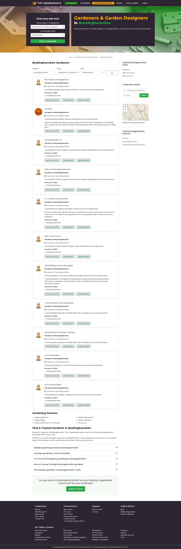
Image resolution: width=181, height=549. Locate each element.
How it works (39, 516)
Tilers (122, 537)
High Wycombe (128, 73)
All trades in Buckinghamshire (133, 145)
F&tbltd (48, 109)
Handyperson (97, 530)
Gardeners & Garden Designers (86, 57)
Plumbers (124, 530)
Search (112, 73)
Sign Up (37, 509)
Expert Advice (79, 521)
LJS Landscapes (52, 355)
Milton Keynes (127, 76)
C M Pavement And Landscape (59, 303)
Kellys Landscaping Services (58, 169)
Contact (95, 512)
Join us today (75, 489)
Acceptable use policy (100, 547)
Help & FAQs (39, 514)
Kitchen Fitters (97, 535)
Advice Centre (97, 509)
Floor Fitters (68, 535)
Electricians (68, 530)
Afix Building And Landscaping (59, 265)
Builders (38, 535)
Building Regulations (128, 512)
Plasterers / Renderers (100, 540)
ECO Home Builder (53, 384)
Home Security (97, 533)
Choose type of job (47, 31)
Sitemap (111, 547)
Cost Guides (68, 521)
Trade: (59, 69)
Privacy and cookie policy (83, 547)
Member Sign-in (41, 512)
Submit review (83, 100)
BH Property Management (57, 79)
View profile (68, 100)
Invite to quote (52, 100)
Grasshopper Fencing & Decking (60, 332)
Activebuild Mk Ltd (53, 140)
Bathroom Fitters (41, 530)
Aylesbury (126, 69)
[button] (125, 106)
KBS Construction (53, 236)
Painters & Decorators (100, 537)
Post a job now (47, 41)
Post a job (67, 512)
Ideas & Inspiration (127, 514)
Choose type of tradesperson (47, 23)
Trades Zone (39, 519)
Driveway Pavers (41, 540)
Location (35, 69)
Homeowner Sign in (71, 516)
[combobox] (44, 73)
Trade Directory (69, 519)
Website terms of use (121, 547)
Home (70, 57)
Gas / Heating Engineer (72, 540)
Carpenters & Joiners (42, 537)
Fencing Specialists (70, 533)
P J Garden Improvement (56, 199)
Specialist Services (129, 141)
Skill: (82, 69)
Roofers (125, 138)
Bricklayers (39, 533)
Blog (122, 509)
